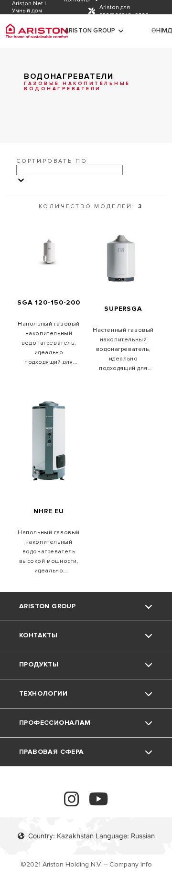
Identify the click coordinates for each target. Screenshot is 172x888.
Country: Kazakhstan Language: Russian (91, 836)
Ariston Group (90, 30)
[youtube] (98, 803)
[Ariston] (37, 31)
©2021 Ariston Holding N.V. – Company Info (86, 864)
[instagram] (71, 803)
